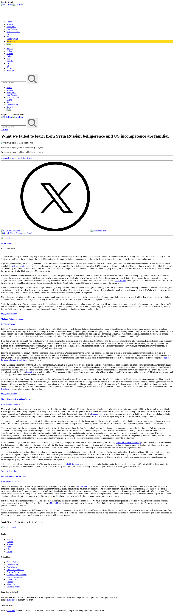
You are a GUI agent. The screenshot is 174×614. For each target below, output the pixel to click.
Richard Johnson (10, 482)
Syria (25, 158)
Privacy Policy (13, 572)
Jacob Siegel (6, 243)
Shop (9, 36)
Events (9, 34)
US (8, 66)
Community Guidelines (17, 574)
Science (10, 53)
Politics (10, 48)
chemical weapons (9, 158)
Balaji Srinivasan (72, 464)
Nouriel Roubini (57, 503)
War (8, 58)
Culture (10, 51)
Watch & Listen (13, 31)
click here (11, 600)
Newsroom (11, 26)
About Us (11, 584)
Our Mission (12, 567)
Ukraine (30, 158)
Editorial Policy (13, 587)
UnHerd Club (12, 39)
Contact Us (11, 579)
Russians (5, 389)
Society (10, 61)
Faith (9, 56)
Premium (10, 71)
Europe (10, 68)
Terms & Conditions (15, 569)
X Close (4, 129)
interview (30, 372)
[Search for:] (14, 82)
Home (9, 22)
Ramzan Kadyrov (98, 414)
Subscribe (11, 41)
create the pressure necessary (128, 442)
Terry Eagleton (9, 324)
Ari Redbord (82, 486)
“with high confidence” (20, 266)
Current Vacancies (14, 577)
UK (8, 63)
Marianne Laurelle (10, 404)
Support (10, 582)
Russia (20, 158)
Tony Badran (120, 280)
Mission (10, 24)
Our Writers (12, 29)
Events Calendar (14, 562)
